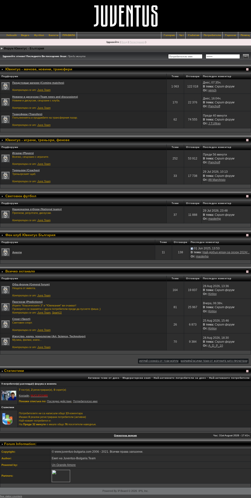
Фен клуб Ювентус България (30, 235)
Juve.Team (43, 89)
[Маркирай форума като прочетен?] (5, 86)
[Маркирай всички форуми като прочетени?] (5, 102)
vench (212, 90)
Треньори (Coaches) (26, 170)
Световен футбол (20, 196)
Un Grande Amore (64, 465)
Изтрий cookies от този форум (158, 361)
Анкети (17, 252)
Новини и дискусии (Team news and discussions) (45, 96)
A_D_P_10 (215, 345)
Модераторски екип (137, 378)
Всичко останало (20, 271)
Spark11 (57, 312)
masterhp (214, 218)
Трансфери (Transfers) (27, 114)
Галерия (169, 35)
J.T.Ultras (214, 123)
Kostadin (24, 395)
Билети (53, 35)
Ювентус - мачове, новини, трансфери (38, 69)
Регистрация (137, 42)
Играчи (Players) (23, 153)
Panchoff (214, 106)
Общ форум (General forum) (31, 284)
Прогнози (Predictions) (27, 301)
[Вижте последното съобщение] (192, 248)
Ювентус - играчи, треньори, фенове (37, 140)
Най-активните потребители (229, 378)
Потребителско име (85, 401)
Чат (181, 35)
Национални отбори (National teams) (37, 209)
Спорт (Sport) (21, 318)
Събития (194, 35)
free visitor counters (11, 496)
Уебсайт (11, 35)
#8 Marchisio (217, 180)
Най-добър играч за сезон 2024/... (226, 252)
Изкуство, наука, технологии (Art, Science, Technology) (49, 336)
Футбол (39, 35)
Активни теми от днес (104, 378)
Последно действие (59, 401)
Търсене (231, 35)
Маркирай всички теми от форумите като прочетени (214, 361)
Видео (25, 35)
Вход (124, 42)
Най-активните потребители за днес (180, 378)
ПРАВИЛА (69, 35)
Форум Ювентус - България (24, 48)
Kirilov (212, 294)
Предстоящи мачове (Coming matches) (38, 82)
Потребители (212, 35)
